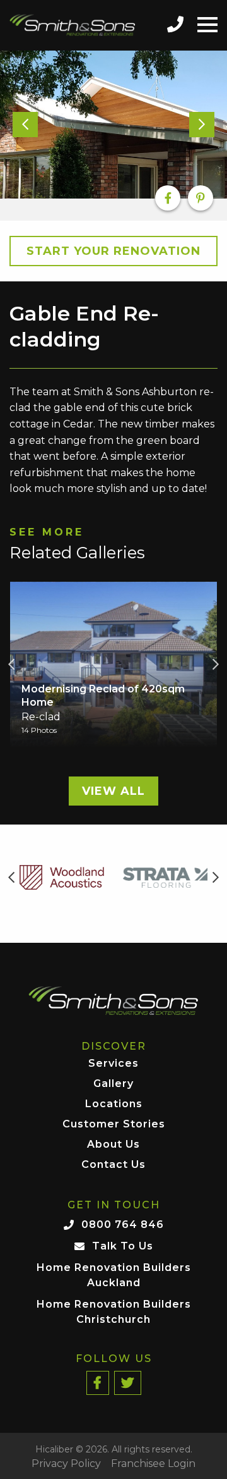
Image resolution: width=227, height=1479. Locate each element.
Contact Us (113, 1165)
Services (113, 1064)
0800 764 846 (122, 1224)
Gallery (113, 1084)
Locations (114, 1104)
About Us (113, 1144)
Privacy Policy (66, 1464)
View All (113, 791)
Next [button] (215, 664)
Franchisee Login (153, 1464)
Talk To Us (122, 1246)
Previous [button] (11, 664)
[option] (113, 125)
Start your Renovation (113, 251)
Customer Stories (113, 1124)
